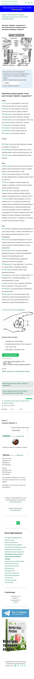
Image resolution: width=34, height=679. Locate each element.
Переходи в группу (17, 9)
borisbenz (15, 602)
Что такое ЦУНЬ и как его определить (13, 310)
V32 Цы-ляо (5, 128)
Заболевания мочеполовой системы (14, 561)
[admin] (15, 443)
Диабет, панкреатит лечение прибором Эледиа (16, 371)
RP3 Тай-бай (5, 229)
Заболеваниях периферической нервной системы (13, 539)
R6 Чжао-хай (5, 270)
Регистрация (13, 502)
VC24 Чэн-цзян (6, 155)
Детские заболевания (10, 580)
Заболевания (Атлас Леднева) (15, 15)
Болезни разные (9, 582)
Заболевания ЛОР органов (12, 566)
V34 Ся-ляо (5, 133)
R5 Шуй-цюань (6, 264)
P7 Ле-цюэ (5, 199)
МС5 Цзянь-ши (6, 191)
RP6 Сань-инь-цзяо (7, 250)
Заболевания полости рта (11, 563)
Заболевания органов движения (13, 545)
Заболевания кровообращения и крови (15, 547)
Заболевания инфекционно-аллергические (12, 576)
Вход (19, 502)
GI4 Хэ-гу (4, 174)
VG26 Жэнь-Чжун (7, 144)
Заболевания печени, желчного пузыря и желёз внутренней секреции (14, 556)
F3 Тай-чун (5, 283)
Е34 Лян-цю (5, 289)
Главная (4, 15)
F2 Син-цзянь (5, 275)
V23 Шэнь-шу (6, 114)
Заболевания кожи (10, 570)
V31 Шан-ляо (6, 125)
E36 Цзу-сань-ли (7, 294)
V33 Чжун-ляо (6, 131)
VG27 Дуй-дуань (6, 150)
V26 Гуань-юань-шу (7, 120)
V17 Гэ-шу (5, 103)
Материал (20, 436)
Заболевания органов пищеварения (14, 552)
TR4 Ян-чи (5, 182)
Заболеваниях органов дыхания (13, 549)
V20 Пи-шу (5, 109)
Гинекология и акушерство (12, 573)
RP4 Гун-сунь (6, 240)
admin (5, 405)
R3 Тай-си (5, 259)
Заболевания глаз (9, 568)
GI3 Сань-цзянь (6, 166)
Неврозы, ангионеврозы (11, 542)
